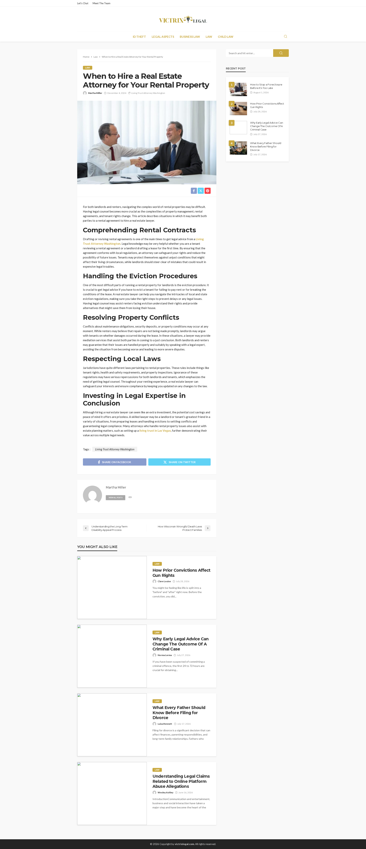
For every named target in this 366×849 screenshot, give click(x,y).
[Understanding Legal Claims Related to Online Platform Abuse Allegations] (112, 793)
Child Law (225, 36)
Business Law (190, 36)
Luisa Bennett (165, 723)
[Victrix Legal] (183, 19)
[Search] (285, 37)
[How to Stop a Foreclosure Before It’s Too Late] (238, 89)
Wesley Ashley (165, 792)
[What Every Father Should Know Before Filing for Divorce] (112, 724)
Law (209, 36)
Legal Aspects (163, 36)
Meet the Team (101, 3)
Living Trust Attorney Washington (148, 93)
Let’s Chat (82, 3)
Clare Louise (164, 581)
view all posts (115, 498)
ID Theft (139, 36)
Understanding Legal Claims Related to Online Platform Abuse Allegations (181, 781)
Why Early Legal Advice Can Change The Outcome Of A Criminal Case (180, 644)
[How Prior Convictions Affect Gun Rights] (112, 587)
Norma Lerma (165, 655)
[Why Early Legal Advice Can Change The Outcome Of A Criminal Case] (112, 656)
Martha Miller (95, 93)
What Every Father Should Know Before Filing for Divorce (178, 712)
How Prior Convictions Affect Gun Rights (181, 573)
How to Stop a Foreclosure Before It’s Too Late (266, 86)
